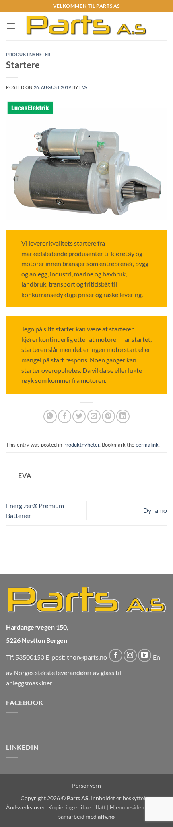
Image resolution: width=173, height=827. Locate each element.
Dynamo (155, 510)
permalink (147, 444)
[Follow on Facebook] (115, 655)
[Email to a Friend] (94, 416)
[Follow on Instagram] (130, 655)
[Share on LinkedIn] (123, 416)
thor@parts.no (87, 657)
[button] (11, 26)
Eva (83, 87)
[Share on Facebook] (64, 416)
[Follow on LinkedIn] (144, 655)
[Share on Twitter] (79, 416)
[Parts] (86, 26)
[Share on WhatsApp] (50, 416)
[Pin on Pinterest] (108, 416)
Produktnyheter (28, 54)
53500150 (29, 657)
